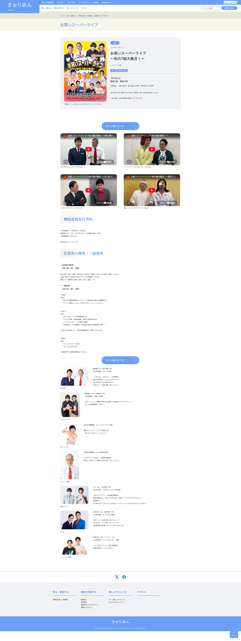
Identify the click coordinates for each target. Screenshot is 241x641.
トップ (62, 16)
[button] (46, 8)
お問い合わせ (229, 8)
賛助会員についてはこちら (69, 242)
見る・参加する (71, 16)
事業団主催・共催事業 (85, 16)
